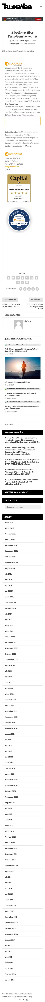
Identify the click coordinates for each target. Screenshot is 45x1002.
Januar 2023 (10, 637)
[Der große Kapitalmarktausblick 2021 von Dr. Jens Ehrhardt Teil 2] (22, 402)
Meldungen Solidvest (18, 44)
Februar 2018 (10, 974)
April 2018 (9, 963)
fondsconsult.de (27, 169)
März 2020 (9, 831)
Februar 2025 (10, 534)
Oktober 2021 (10, 723)
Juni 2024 (8, 580)
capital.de (16, 169)
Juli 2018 (8, 946)
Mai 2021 (8, 751)
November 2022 (11, 648)
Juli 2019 (8, 877)
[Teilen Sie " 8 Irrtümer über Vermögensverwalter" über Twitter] (13, 277)
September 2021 (11, 728)
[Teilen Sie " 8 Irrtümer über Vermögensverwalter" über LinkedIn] (31, 277)
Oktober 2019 (10, 860)
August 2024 (10, 568)
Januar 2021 (9, 774)
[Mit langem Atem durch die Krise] (22, 368)
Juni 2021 (8, 745)
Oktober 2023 (10, 608)
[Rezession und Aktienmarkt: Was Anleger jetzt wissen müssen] (22, 389)
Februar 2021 (10, 768)
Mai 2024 (8, 585)
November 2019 (11, 854)
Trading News (13, 994)
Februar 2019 (10, 906)
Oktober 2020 (10, 791)
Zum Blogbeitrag (11, 104)
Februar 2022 (10, 700)
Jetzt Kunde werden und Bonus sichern (19, 121)
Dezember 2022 (11, 642)
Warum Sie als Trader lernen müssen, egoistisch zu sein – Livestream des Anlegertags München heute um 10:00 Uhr (22, 440)
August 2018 (10, 940)
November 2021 (11, 717)
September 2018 (11, 934)
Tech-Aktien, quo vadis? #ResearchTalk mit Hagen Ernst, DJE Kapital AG (21, 350)
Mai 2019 (8, 888)
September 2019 (11, 865)
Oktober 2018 (10, 928)
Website (28, 146)
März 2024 (9, 597)
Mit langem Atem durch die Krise (17, 382)
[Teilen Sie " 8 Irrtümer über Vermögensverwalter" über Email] (22, 282)
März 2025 (9, 528)
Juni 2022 (8, 677)
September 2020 (11, 797)
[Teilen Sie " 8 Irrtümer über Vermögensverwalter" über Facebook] (8, 277)
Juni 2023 (8, 620)
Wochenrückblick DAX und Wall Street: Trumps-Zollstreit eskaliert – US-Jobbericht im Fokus (21, 482)
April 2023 (9, 625)
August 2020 (10, 803)
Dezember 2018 (11, 917)
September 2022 (11, 660)
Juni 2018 (8, 951)
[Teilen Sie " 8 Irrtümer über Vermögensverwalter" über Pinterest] (27, 277)
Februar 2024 (10, 603)
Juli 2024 (8, 574)
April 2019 (9, 894)
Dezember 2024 (11, 545)
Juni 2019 (8, 883)
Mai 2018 (8, 957)
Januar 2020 (10, 843)
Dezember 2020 (11, 780)
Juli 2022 (8, 671)
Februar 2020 (10, 837)
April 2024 (9, 591)
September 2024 (11, 562)
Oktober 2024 (10, 557)
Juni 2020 (8, 814)
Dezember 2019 (11, 848)
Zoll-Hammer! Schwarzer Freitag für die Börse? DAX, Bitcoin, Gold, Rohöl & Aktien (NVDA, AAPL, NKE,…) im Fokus (22, 462)
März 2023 (9, 631)
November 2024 (11, 551)
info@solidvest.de (12, 167)
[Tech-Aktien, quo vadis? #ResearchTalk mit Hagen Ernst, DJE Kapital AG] (22, 345)
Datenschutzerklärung (23, 997)
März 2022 (9, 694)
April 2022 (9, 688)
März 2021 (9, 763)
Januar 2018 (9, 980)
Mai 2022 (8, 683)
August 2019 (10, 871)
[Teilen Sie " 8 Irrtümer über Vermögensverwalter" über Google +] (18, 277)
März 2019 (9, 900)
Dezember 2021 (11, 711)
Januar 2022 (10, 705)
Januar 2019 (9, 911)
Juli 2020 (8, 808)
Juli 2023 (8, 614)
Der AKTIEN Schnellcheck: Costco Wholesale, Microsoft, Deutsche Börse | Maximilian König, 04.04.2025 (21, 472)
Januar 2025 (10, 540)
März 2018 (9, 968)
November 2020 (11, 785)
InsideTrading (8, 997)
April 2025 (9, 522)
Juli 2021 (8, 740)
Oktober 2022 (10, 654)
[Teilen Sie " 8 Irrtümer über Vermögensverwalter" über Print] (27, 282)
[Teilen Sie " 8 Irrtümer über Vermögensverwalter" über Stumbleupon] (18, 282)
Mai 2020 (8, 820)
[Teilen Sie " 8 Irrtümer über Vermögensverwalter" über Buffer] (36, 277)
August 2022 (10, 665)
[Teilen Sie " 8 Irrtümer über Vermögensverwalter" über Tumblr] (22, 277)
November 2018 (11, 923)
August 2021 (10, 734)
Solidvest (22, 41)
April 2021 (9, 757)
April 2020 (9, 826)
